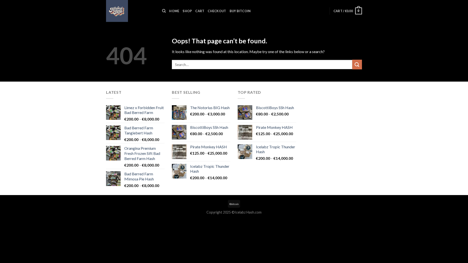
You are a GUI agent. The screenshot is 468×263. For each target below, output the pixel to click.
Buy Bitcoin (240, 11)
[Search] (164, 11)
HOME (174, 11)
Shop (187, 11)
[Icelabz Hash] (130, 11)
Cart (199, 11)
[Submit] (357, 64)
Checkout (217, 11)
